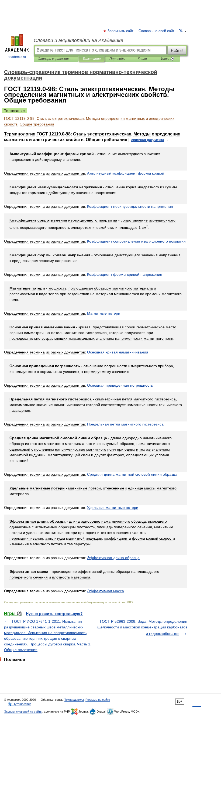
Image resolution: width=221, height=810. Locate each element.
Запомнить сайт (120, 31)
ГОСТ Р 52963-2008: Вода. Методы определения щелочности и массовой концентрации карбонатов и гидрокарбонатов (142, 627)
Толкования (91, 59)
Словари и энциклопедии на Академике (78, 40)
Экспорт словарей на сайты (23, 711)
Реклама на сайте (97, 699)
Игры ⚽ (167, 59)
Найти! (177, 50)
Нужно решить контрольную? (54, 613)
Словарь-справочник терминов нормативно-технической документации (56, 59)
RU (180, 31)
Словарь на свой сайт (156, 31)
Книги (142, 59)
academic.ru (17, 57)
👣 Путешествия (19, 704)
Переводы (117, 59)
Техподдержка (74, 699)
